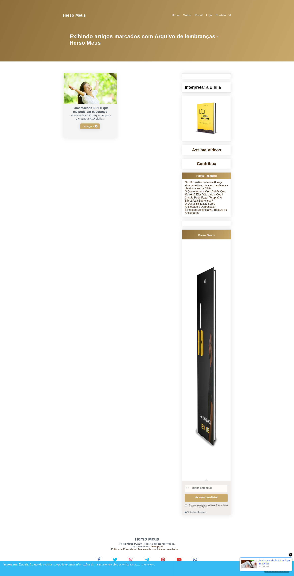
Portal (198, 15)
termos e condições (199, 507)
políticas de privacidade (218, 505)
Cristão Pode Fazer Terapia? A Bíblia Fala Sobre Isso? (203, 199)
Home (175, 15)
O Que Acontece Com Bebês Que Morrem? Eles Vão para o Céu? (205, 193)
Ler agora (89, 126)
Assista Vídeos (206, 150)
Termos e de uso (147, 549)
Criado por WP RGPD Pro (145, 565)
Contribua (206, 163)
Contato (221, 15)
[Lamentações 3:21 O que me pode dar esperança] (90, 102)
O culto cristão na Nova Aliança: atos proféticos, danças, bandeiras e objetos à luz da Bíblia (206, 185)
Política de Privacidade (123, 549)
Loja (209, 15)
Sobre (187, 15)
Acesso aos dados (168, 549)
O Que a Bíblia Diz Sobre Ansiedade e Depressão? (200, 205)
